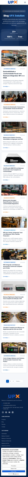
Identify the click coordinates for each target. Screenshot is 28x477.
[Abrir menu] (25, 2)
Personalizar (13, 465)
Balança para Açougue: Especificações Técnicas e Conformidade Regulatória (11, 202)
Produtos (4, 419)
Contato (3, 426)
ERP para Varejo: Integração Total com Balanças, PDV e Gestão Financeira (12, 234)
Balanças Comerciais (6, 438)
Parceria (3, 424)
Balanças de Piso (5, 443)
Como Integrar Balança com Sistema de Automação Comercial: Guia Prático (13, 360)
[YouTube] (9, 412)
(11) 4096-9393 (6, 403)
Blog (3, 421)
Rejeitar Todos (13, 468)
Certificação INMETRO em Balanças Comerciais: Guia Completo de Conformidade (13, 170)
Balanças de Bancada (6, 440)
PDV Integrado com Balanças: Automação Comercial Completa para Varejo (12, 266)
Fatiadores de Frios (6, 445)
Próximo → (18, 381)
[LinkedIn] (12, 412)
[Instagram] (3, 412)
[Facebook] (6, 412)
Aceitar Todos (13, 471)
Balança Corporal (5, 436)
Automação (4, 433)
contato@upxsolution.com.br (9, 405)
